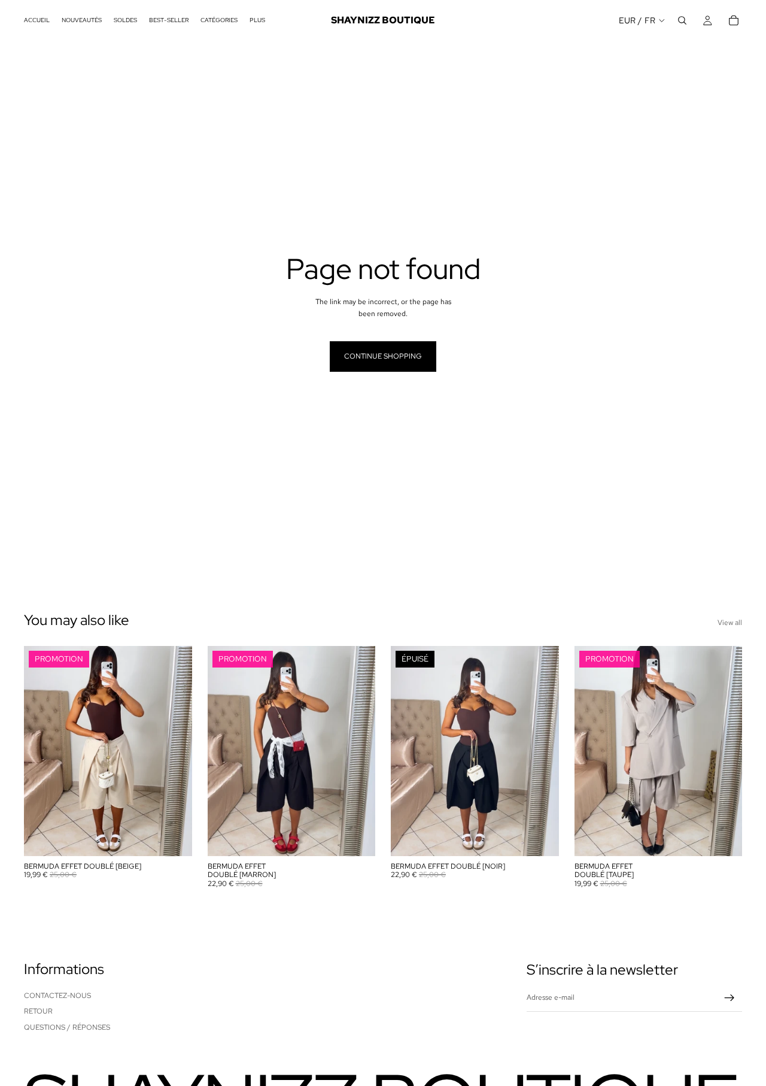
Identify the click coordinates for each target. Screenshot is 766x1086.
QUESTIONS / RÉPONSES (67, 1027)
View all (730, 622)
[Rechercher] (682, 20)
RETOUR (38, 1011)
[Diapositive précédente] (42, 751)
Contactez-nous (57, 995)
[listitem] (257, 20)
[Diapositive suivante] (174, 751)
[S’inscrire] (729, 998)
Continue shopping (383, 356)
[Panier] (734, 20)
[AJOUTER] (173, 837)
